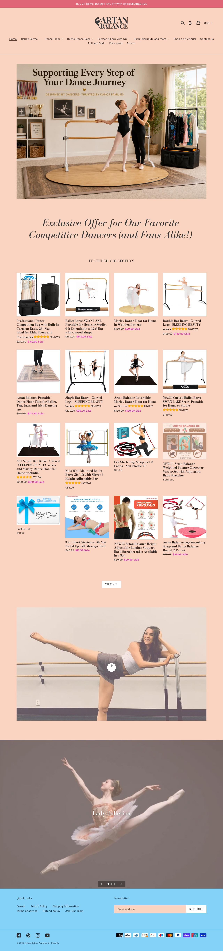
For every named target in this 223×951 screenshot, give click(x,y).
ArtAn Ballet (31, 943)
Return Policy (38, 906)
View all (111, 584)
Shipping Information (66, 906)
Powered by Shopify (49, 943)
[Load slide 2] (112, 884)
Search (21, 906)
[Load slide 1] (108, 884)
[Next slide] (121, 884)
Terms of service (27, 910)
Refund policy (51, 910)
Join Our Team (74, 910)
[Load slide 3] (115, 884)
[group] (47, 337)
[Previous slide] (101, 884)
